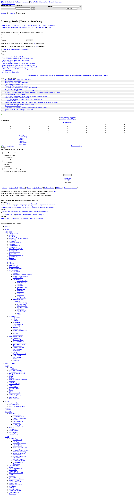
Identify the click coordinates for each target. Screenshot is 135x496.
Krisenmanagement (18, 347)
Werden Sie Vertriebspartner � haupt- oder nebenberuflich (18, 65)
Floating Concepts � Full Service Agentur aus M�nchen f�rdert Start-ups (26, 91)
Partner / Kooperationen (19, 443)
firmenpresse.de (14, 204)
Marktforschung (17, 346)
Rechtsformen (17, 329)
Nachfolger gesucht (10, 100)
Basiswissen (12, 235)
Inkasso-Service (13, 403)
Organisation (20, 290)
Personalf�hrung (18, 426)
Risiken (19, 293)
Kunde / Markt (17, 355)
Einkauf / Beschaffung (19, 460)
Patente (19, 315)
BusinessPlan (17, 415)
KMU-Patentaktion (22, 312)
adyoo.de (3, 214)
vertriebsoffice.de (6, 207)
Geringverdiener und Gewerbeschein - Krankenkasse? (17, 58)
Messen (21, 135)
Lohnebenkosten (6, 70)
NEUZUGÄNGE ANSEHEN (46, 25)
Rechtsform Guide (14, 267)
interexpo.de (23, 204)
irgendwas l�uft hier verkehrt (10, 72)
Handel (11, 376)
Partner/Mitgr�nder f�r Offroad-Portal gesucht (15, 60)
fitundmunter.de (27, 214)
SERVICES (8, 401)
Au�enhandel (17, 357)
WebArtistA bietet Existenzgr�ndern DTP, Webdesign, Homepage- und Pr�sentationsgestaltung (32, 92)
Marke (18, 313)
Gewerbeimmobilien (14, 245)
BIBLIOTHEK (8, 412)
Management (16, 350)
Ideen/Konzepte (13, 270)
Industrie (11, 382)
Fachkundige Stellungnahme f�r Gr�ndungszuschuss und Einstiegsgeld (26, 96)
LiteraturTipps (43, 2)
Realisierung (20, 292)
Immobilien (12, 381)
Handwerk (11, 378)
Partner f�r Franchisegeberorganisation (16, 86)
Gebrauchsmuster (22, 306)
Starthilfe (11, 263)
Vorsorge (11, 258)
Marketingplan (21, 289)
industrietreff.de (5, 211)
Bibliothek (59, 188)
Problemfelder (17, 338)
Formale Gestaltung (22, 281)
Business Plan (17, 279)
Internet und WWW (14, 384)
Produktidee (20, 285)
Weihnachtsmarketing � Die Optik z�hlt (16, 83)
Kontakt (51, 2)
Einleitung (19, 284)
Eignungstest (16, 271)
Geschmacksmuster (22, 307)
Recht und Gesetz (14, 394)
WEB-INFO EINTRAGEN (10, 25)
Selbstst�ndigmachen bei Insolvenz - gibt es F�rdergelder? (19, 67)
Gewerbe (11, 375)
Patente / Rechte (17, 446)
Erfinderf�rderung (22, 303)
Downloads (12, 427)
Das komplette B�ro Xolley (13, 106)
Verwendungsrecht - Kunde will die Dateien (14, 57)
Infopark (22, 188)
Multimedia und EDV (14, 393)
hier (34, 43)
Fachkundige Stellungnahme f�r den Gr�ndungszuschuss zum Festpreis (26, 107)
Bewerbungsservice (14, 404)
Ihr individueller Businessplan (13, 89)
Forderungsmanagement (19, 343)
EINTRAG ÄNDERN (28, 25)
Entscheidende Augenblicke (13, 81)
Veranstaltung (23, 136)
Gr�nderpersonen (22, 287)
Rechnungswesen (18, 335)
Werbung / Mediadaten (22, 2)
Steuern (15, 332)
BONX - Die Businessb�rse (17, 406)
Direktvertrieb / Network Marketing (18, 238)
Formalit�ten (16, 322)
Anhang (19, 296)
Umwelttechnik (13, 397)
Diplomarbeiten (13, 429)
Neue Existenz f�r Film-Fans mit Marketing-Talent (19, 104)
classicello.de (11, 214)
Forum (29, 188)
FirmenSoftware (13, 430)
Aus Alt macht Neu (18, 278)
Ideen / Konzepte (17, 440)
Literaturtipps (12, 413)
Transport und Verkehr (15, 396)
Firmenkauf (12, 241)
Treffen (21, 139)
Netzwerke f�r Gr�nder (16, 249)
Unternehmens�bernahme (20, 276)
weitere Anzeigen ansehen (67, 117)
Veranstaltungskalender (70, 188)
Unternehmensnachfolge (16, 255)
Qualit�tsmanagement (19, 354)
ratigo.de (42, 207)
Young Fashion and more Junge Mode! (16, 111)
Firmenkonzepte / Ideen (15, 242)
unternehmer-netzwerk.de (8, 206)
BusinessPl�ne (13, 434)
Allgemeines (16, 317)
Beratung (15, 320)
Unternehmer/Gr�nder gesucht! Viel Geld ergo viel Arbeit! (18, 63)
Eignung (15, 441)
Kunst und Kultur (13, 387)
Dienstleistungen (13, 237)
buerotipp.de (19, 206)
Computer (11, 367)
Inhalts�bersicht (21, 282)
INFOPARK (8, 262)
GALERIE (7, 366)
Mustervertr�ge (13, 432)
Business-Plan (17, 444)
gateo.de (35, 214)
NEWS (7, 229)
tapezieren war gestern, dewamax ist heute (17, 97)
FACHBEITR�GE (10, 363)
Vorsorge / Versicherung (19, 456)
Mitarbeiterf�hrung (18, 340)
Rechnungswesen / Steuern (20, 450)
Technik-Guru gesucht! (8, 62)
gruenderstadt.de (32, 204)
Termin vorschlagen (76, 146)
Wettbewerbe (12, 259)
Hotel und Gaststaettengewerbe (18, 379)
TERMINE (8, 409)
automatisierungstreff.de (26, 211)
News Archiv (34, 2)
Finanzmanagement (18, 341)
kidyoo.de (19, 214)
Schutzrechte (16, 301)
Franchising (12, 244)
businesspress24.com (18, 207)
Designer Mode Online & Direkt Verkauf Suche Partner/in (21, 87)
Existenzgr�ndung (18, 416)
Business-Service (49, 188)
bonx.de (40, 206)
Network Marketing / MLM (20, 447)
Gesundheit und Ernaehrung (17, 373)
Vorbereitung (12, 316)
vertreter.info (49, 207)
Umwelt (15, 358)
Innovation (16, 360)
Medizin (11, 391)
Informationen (13, 247)
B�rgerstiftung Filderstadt (8, 218)
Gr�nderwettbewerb (18, 299)
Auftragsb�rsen (13, 233)
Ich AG (11, 474)
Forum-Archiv (13, 438)
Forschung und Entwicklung (17, 372)
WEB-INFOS (8, 232)
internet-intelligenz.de (30, 206)
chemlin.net (44, 211)
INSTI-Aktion (20, 309)
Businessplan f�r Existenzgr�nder (15, 94)
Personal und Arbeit (14, 252)
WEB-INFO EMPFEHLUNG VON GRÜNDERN (18, 27)
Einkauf (15, 352)
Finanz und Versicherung (16, 370)
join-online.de (4, 204)
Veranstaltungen (13, 256)
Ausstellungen (23, 142)
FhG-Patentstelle (21, 304)
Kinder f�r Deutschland (36, 218)
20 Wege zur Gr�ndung (15, 268)
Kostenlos (11, 385)
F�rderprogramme (18, 324)
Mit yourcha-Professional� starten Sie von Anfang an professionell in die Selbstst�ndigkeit (31, 102)
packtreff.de (14, 211)
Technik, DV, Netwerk (19, 453)
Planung (15, 319)
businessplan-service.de (32, 207)
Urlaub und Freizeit (14, 399)
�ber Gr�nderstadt (7, 2)
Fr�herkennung (17, 349)
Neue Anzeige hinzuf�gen (67, 119)
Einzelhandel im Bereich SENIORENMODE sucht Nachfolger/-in (23, 99)
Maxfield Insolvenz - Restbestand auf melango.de (19, 109)
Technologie (12, 253)
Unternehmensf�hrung (15, 336)
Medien (11, 390)
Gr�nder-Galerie (37, 188)
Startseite (3, 13)
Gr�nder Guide (13, 188)
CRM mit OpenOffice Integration (14, 84)
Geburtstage (22, 144)
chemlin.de (37, 211)
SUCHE (49, 27)
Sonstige (21, 141)
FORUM (7, 437)
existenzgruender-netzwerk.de (47, 204)
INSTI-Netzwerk (21, 310)
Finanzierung (12, 240)
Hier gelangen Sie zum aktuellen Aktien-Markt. (18, 79)
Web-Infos (12, 13)
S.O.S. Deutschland (22, 218)
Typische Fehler (21, 298)
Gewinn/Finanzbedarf (19, 344)
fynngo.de (41, 214)
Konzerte (21, 138)
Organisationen (13, 250)
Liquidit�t (15, 327)
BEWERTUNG (41, 27)
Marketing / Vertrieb (14, 388)
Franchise (15, 273)
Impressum (58, 2)
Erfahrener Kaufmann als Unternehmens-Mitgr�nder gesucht (19, 69)
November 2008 (67, 122)
